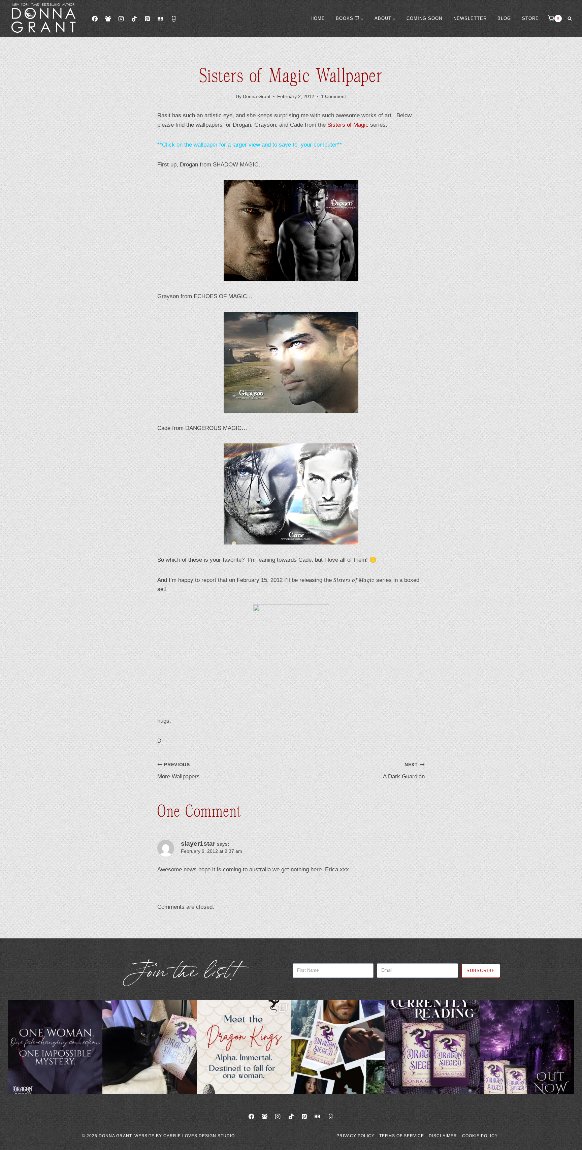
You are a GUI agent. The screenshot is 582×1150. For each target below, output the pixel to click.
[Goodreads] (174, 18)
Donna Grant (256, 96)
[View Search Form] (569, 18)
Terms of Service (401, 1135)
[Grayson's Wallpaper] (291, 362)
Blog (504, 18)
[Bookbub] (160, 18)
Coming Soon (424, 18)
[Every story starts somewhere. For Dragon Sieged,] (338, 1047)
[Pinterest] (147, 18)
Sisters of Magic (347, 125)
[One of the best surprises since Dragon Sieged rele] (527, 1047)
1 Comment (333, 96)
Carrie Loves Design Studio (199, 1135)
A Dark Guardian (404, 771)
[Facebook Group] (108, 18)
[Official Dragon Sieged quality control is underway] (149, 1047)
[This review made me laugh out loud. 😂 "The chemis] (432, 1047)
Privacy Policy (355, 1135)
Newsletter (470, 18)
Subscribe (480, 970)
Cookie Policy (480, 1135)
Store (530, 18)
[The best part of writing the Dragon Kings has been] (244, 1047)
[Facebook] (94, 18)
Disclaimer (443, 1135)
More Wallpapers (178, 771)
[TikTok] (134, 18)
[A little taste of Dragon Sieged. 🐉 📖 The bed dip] (55, 1047)
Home (318, 18)
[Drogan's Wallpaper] (291, 230)
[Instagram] (121, 18)
